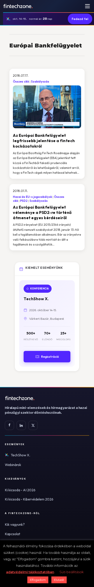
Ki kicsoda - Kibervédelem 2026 (29, 499)
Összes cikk (21, 81)
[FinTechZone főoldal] (18, 6)
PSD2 (24, 200)
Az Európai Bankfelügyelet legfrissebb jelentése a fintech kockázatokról (44, 141)
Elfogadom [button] (38, 580)
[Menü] (87, 6)
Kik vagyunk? (15, 524)
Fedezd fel (80, 19)
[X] (33, 425)
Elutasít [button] (59, 580)
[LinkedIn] (21, 425)
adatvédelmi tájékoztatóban (30, 572)
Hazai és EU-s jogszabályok (32, 197)
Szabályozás (40, 81)
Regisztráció (50, 356)
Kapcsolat (12, 534)
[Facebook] (9, 425)
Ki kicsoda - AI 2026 (20, 490)
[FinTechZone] (47, 398)
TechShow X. (20, 455)
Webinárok (13, 464)
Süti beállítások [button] (71, 572)
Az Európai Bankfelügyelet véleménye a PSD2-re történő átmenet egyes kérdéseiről (42, 212)
